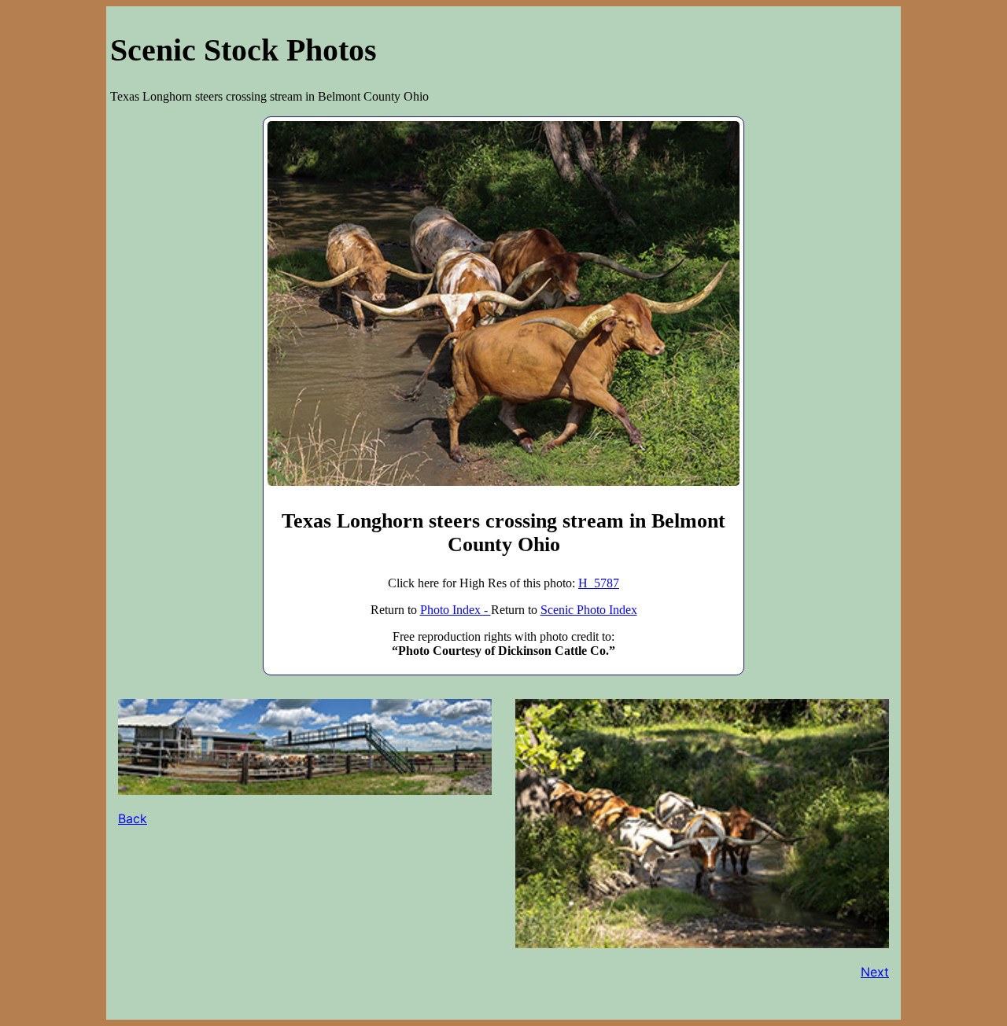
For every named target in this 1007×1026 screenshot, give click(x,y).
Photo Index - (455, 609)
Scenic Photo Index (588, 609)
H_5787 (598, 583)
